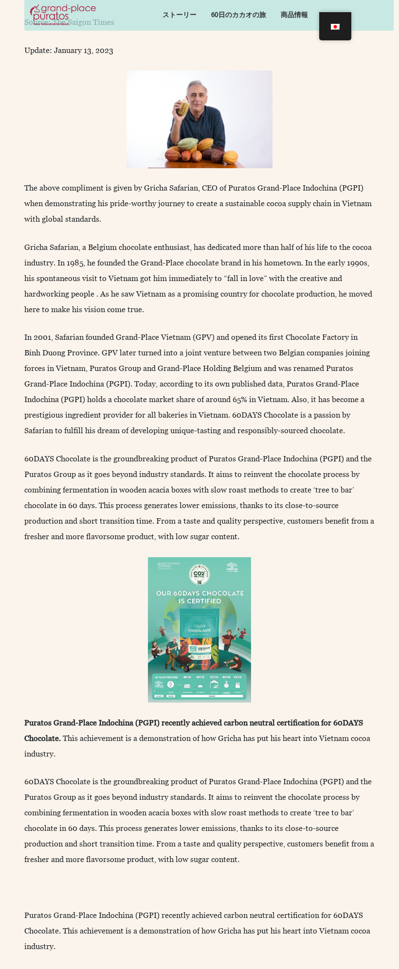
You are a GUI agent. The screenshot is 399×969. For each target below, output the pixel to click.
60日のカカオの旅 (238, 14)
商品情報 (294, 14)
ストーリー (180, 14)
